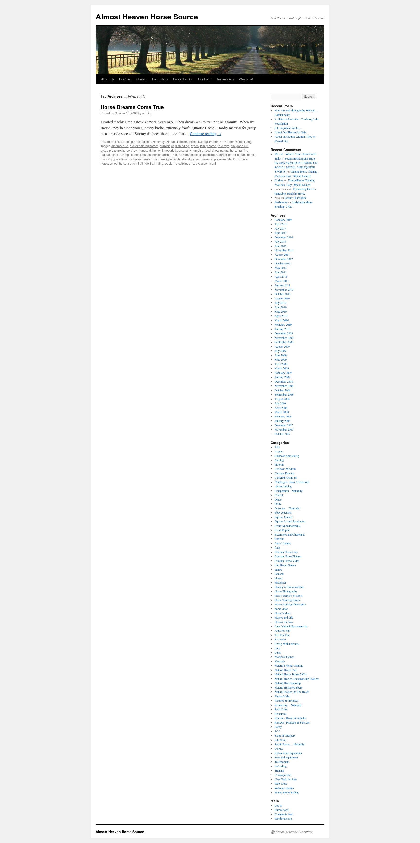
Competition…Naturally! (289, 491)
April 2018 (281, 224)
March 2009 (282, 368)
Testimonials (225, 79)
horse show (129, 150)
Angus (278, 451)
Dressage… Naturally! (288, 508)
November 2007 (284, 429)
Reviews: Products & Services (292, 722)
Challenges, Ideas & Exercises (292, 482)
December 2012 (284, 259)
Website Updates (284, 788)
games (278, 569)
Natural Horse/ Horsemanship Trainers (297, 679)
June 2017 (281, 233)
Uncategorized (283, 775)
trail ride (143, 163)
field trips (223, 146)
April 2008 (281, 407)
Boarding (125, 79)
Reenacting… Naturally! (289, 705)
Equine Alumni (283, 517)
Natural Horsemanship (182, 141)
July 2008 (280, 403)
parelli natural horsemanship (133, 159)
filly (233, 146)
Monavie (280, 661)
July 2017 (280, 228)
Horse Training (183, 79)
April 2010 (281, 316)
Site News (281, 740)
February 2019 (283, 219)
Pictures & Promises (286, 700)
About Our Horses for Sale (290, 132)
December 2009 (284, 333)
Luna (277, 652)
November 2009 (284, 338)
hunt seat (145, 150)
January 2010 (282, 329)
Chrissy (279, 180)
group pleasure (111, 150)
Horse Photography (286, 591)
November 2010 (284, 289)
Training (279, 770)
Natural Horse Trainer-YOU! (291, 674)
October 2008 (282, 390)
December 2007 (284, 425)
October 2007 (282, 434)
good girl (242, 146)
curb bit (165, 146)
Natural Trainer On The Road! (217, 141)
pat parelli (160, 159)
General (279, 574)
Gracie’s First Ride (295, 198)
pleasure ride (223, 159)
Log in (278, 805)
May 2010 (281, 311)
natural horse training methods (121, 155)
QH (235, 159)
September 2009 (284, 342)
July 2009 (280, 351)
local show (212, 150)
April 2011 (281, 276)
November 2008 (284, 386)
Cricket (279, 495)
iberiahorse (281, 202)
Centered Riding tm (286, 477)
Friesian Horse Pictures (288, 556)
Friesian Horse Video (287, 560)
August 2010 (282, 298)
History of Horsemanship (289, 587)
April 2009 (281, 364)
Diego (278, 499)
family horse (208, 146)
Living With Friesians (287, 644)
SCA (277, 731)
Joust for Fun (282, 630)
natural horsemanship (156, 155)
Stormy (279, 748)
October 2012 (282, 263)
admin (146, 113)
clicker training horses (144, 146)
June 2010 (281, 307)
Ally (277, 447)
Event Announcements (288, 526)
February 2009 (283, 373)
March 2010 (282, 320)
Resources (281, 713)
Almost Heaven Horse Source (147, 16)
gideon (278, 578)
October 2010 (282, 294)
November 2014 (284, 250)
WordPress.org (283, 818)
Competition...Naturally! (149, 141)
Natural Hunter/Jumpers (288, 687)
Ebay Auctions (283, 512)
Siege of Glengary (285, 735)
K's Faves (280, 639)
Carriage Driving (284, 473)
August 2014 (282, 254)
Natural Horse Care (286, 670)
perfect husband (179, 159)
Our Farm (204, 79)
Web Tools (281, 783)
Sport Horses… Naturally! (290, 744)
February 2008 (283, 416)
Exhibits (279, 539)
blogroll (279, 464)
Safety (278, 727)
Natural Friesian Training (289, 665)
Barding (279, 460)
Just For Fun (282, 635)
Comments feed (284, 814)
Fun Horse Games (285, 565)
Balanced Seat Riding (287, 456)
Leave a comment (204, 163)
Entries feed (281, 810)
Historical (280, 582)
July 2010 (280, 303)
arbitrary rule (119, 146)
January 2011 (282, 285)
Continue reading (205, 133)
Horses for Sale (284, 622)
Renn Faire (281, 709)
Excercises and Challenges (290, 534)
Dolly (278, 504)
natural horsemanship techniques (195, 155)
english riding (180, 146)
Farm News (160, 79)
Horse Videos (283, 613)
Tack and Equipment (286, 757)
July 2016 (280, 241)
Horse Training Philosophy (290, 604)
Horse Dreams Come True (132, 107)
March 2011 (282, 281)
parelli (223, 155)
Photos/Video (282, 696)
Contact (141, 79)
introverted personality (176, 150)
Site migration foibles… (288, 128)
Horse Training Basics (287, 600)
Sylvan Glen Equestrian (288, 753)
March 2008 (282, 412)
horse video (281, 609)
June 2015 (281, 246)
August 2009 (282, 346)
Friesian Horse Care (286, 552)
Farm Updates (283, 543)
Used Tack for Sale (286, 779)
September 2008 (284, 394)
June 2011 (281, 272)
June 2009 (281, 355)
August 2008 (282, 399)
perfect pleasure (202, 159)
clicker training (123, 141)
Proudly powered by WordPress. (294, 832)
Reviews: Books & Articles (290, 718)
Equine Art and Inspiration (290, 521)
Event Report (282, 530)
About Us (107, 79)
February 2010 (283, 324)
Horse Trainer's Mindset (288, 595)
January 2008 (282, 421)
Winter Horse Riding (287, 792)
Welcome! (246, 79)
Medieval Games (284, 657)
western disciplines (177, 163)
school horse (118, 163)
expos (195, 146)
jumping (198, 150)
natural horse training (234, 150)
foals (277, 547)
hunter (156, 150)
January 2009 (282, 377)
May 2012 (281, 268)
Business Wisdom (285, 469)
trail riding (245, 141)
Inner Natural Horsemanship (291, 626)
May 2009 (281, 359)
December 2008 (284, 381)
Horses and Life (284, 617)
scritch (132, 163)
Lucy (277, 648)
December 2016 (284, 237)
